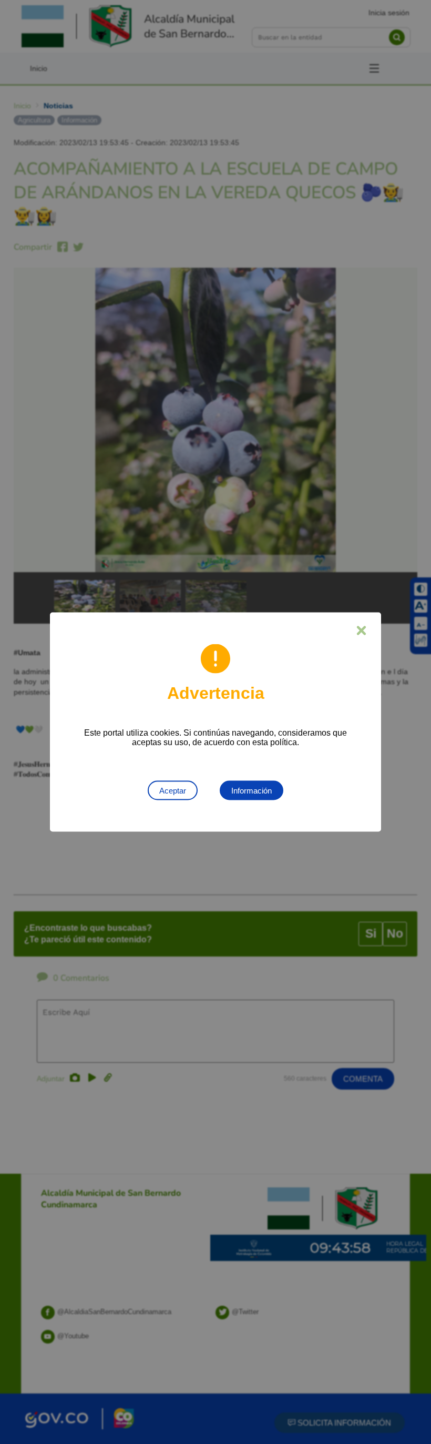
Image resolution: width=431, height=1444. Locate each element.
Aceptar (172, 790)
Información (251, 790)
